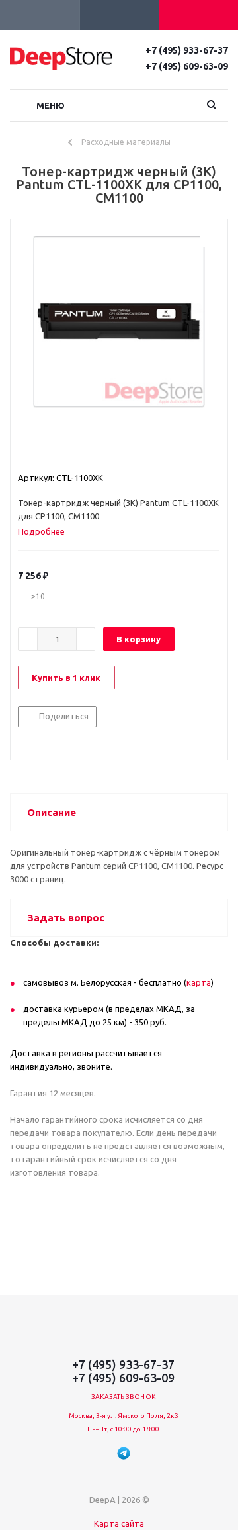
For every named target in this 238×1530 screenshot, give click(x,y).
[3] (49, 453)
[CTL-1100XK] (119, 322)
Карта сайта (119, 1523)
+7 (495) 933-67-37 (186, 50)
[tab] (46, 531)
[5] (74, 453)
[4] (62, 453)
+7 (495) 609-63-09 (186, 66)
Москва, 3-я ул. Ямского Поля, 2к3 (123, 1415)
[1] (24, 453)
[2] (36, 453)
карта (198, 982)
